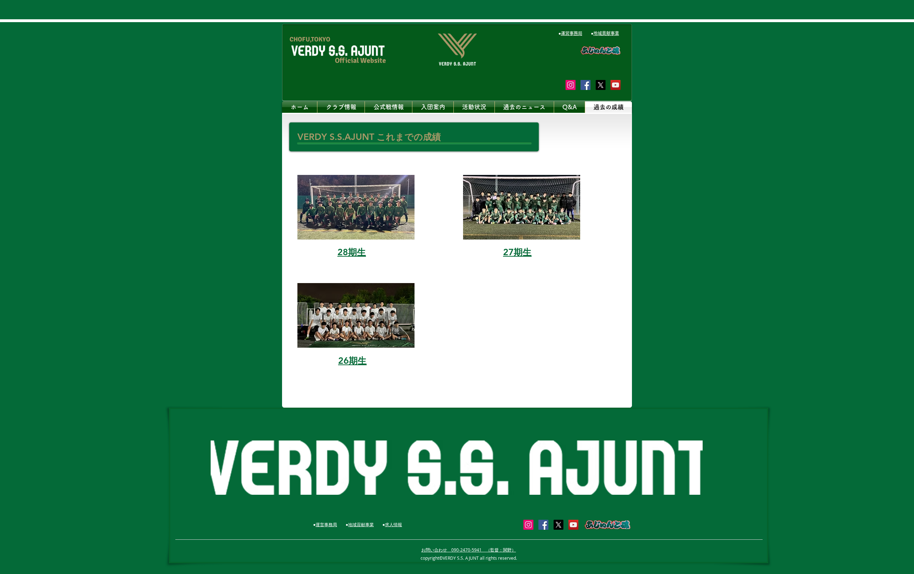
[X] (601, 85)
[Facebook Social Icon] (586, 85)
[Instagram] (571, 85)
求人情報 (393, 524)
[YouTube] (616, 85)
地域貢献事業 (606, 33)
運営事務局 (571, 33)
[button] (341, 107)
